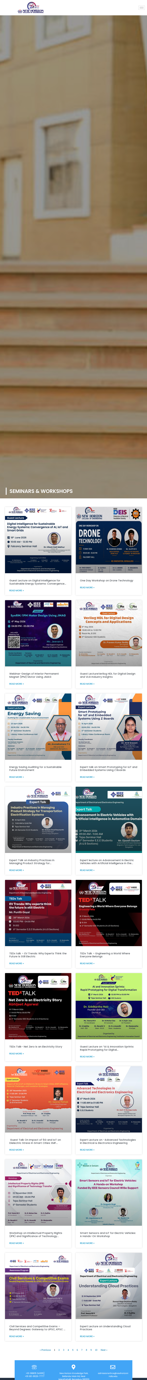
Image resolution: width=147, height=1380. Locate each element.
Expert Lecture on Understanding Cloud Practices (105, 1328)
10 (96, 1349)
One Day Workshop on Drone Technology (106, 580)
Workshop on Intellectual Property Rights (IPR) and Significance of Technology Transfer (35, 1236)
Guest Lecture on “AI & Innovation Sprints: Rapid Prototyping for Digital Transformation (107, 1050)
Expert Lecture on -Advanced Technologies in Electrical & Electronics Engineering (108, 1141)
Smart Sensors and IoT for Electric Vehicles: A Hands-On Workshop (108, 1234)
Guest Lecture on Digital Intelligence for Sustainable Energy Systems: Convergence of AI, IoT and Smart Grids (36, 583)
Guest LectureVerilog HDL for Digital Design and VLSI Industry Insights (107, 675)
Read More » (16, 590)
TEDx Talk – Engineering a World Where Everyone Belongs (105, 955)
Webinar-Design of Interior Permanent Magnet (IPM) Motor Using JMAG (34, 675)
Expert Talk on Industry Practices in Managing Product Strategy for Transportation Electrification (31, 863)
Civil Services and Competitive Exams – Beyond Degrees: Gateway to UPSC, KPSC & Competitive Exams (37, 1329)
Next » (104, 1349)
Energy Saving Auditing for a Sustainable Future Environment (35, 768)
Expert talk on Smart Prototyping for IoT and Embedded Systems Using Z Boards (108, 768)
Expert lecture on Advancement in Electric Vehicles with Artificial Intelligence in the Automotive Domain (107, 863)
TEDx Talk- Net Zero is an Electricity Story (35, 1046)
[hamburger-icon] (141, 8)
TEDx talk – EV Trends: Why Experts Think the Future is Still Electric (38, 955)
